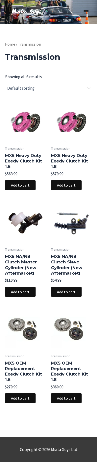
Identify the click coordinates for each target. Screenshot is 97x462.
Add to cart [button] (20, 185)
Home (10, 44)
